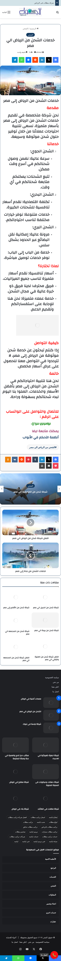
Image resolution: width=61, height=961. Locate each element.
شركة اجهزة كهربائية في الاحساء (48, 757)
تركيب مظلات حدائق (30, 827)
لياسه (16, 841)
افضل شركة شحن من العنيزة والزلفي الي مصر (47, 658)
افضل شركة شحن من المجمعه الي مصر (16, 659)
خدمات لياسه (33, 837)
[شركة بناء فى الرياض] (15, 798)
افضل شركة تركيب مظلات (17, 817)
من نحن (56, 682)
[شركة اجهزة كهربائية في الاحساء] (45, 745)
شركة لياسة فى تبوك (32, 724)
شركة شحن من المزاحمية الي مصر (30, 492)
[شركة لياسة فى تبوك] (51, 728)
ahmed (39, 52)
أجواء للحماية (11, 937)
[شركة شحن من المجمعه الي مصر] (15, 620)
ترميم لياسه (33, 832)
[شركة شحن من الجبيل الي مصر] (45, 597)
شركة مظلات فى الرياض (44, 3)
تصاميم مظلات (20, 832)
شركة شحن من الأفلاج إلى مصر (16, 607)
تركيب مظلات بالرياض (49, 827)
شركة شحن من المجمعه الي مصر (17, 632)
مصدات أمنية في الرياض (31, 699)
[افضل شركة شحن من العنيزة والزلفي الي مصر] (45, 646)
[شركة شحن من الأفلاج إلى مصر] (15, 597)
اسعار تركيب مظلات (38, 817)
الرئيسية (33, 28)
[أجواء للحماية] (30, 12)
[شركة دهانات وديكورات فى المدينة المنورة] (45, 771)
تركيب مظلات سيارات (49, 832)
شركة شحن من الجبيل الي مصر (46, 607)
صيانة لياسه (53, 841)
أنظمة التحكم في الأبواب (41, 437)
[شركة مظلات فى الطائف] (45, 798)
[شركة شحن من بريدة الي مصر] (45, 620)
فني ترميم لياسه (39, 841)
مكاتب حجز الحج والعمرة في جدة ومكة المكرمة (17, 757)
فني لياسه (26, 841)
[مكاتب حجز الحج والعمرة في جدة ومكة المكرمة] (15, 745)
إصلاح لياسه (53, 817)
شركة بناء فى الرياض (20, 809)
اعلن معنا (55, 687)
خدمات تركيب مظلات (49, 837)
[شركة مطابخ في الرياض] (15, 771)
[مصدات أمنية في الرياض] (51, 702)
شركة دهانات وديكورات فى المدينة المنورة (47, 783)
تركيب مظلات (28, 822)
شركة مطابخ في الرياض (19, 782)
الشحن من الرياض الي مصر (42, 447)
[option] (30, 489)
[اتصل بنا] (54, 955)
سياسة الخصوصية (52, 677)
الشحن (25, 28)
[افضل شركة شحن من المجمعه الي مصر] (15, 647)
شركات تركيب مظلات (17, 837)
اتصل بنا (55, 691)
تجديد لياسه (41, 822)
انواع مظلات (53, 822)
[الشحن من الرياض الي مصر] (51, 715)
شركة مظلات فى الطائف (48, 809)
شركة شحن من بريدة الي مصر (46, 630)
